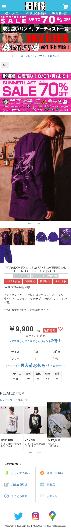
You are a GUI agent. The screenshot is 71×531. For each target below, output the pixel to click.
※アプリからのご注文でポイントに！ (36, 55)
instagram (35, 516)
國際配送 (45, 281)
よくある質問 (19, 496)
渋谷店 (51, 484)
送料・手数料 (55, 473)
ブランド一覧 (38, 275)
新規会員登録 (37, 13)
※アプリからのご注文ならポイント (36, 341)
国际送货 (30, 281)
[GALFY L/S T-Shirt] (59, 420)
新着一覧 (61, 13)
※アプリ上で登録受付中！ (36, 366)
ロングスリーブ (21, 275)
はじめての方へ (20, 473)
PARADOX (52, 275)
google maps (52, 516)
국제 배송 (60, 281)
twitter (18, 516)
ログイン (14, 13)
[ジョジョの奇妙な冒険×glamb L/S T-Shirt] (11, 420)
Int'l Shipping (13, 281)
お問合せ (52, 496)
